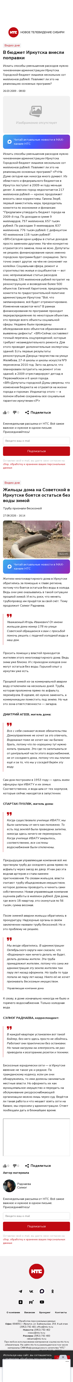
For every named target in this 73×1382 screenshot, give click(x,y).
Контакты (61, 1312)
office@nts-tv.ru (44, 1326)
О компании (13, 1312)
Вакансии (29, 1312)
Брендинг (45, 1312)
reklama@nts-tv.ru (36, 1338)
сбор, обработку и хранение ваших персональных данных (34, 466)
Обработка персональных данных (36, 1321)
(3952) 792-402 (42, 1329)
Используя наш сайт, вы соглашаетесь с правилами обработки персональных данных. (27, 1358)
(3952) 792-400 (42, 1335)
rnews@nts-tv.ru (36, 1332)
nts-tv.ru (64, 1341)
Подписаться (36, 451)
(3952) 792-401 (28, 1326)
